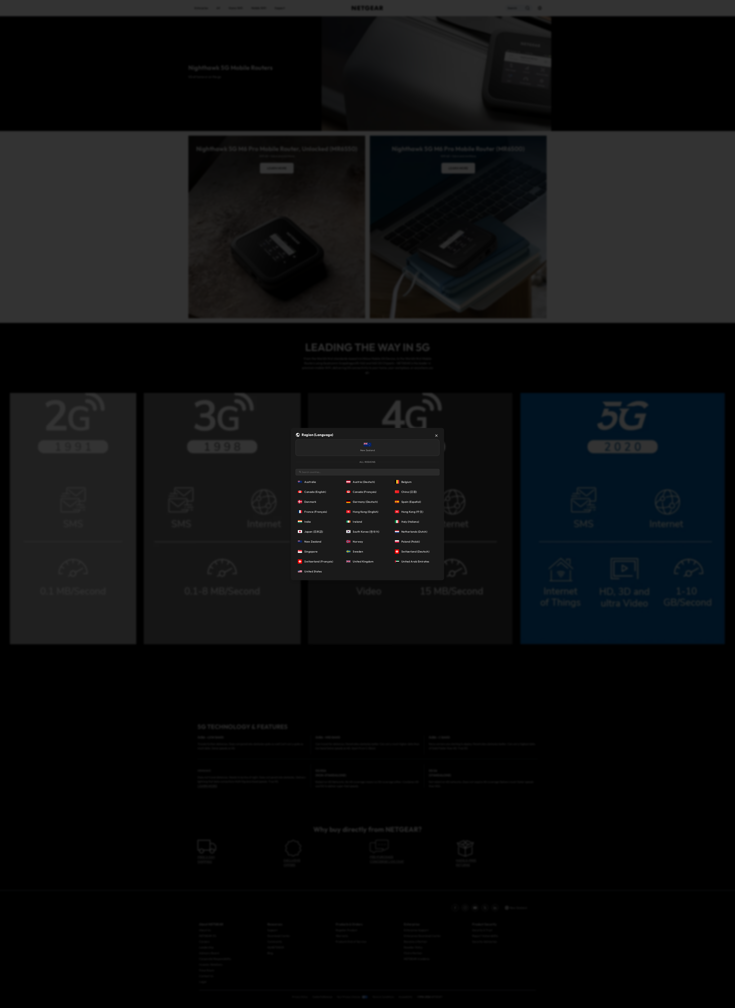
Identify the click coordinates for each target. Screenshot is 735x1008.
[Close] (436, 436)
